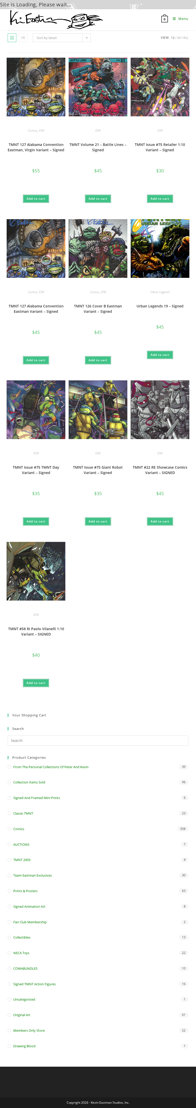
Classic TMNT (23, 813)
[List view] (23, 37)
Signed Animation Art (29, 906)
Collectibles (21, 937)
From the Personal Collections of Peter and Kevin (51, 767)
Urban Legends (160, 292)
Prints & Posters (25, 891)
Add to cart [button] (36, 198)
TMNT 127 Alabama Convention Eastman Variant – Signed (36, 309)
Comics (32, 130)
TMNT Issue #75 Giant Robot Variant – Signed (98, 470)
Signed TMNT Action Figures (34, 984)
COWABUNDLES (25, 968)
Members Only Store (29, 1030)
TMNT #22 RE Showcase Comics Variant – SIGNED (160, 470)
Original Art (21, 1015)
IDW (41, 130)
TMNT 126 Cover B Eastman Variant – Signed (98, 309)
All (185, 37)
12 (173, 37)
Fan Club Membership (30, 922)
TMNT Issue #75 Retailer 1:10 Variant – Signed (160, 147)
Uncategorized (24, 999)
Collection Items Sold (29, 782)
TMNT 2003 (21, 859)
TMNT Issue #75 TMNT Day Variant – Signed (36, 470)
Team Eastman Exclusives (32, 875)
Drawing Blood (24, 1046)
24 (179, 37)
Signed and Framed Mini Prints (36, 797)
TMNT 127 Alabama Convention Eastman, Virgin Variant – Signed (36, 147)
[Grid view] (12, 37)
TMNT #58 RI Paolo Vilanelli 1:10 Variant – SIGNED (36, 631)
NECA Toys (21, 953)
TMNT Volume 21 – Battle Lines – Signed (97, 147)
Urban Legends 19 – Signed (160, 306)
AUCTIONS (21, 844)
